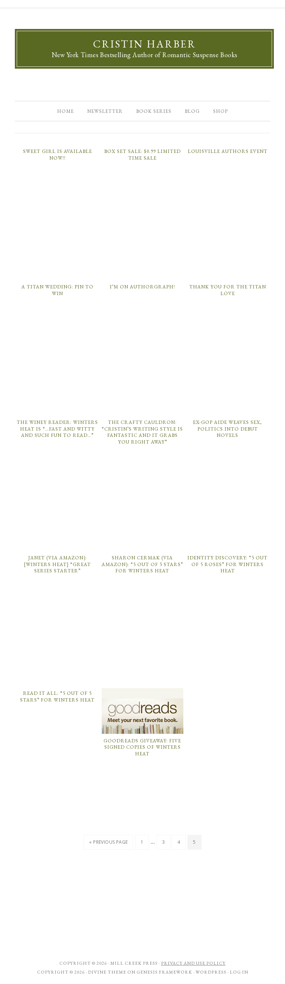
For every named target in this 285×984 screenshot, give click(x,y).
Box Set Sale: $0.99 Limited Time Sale (142, 154)
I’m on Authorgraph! (142, 287)
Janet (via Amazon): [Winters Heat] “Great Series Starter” (57, 564)
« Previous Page (108, 842)
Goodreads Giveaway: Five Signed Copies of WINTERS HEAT (142, 747)
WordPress (211, 972)
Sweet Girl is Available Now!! (57, 154)
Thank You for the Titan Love (227, 290)
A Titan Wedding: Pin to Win (58, 290)
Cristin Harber (144, 44)
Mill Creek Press (134, 963)
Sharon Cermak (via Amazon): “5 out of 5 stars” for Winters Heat (142, 564)
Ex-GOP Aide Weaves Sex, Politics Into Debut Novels (227, 428)
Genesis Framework (164, 972)
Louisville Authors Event (228, 151)
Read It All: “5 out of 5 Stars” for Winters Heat (57, 696)
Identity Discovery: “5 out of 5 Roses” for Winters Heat (227, 564)
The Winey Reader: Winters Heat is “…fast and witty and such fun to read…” (57, 428)
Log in (239, 972)
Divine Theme (107, 972)
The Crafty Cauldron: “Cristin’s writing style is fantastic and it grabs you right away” (142, 432)
